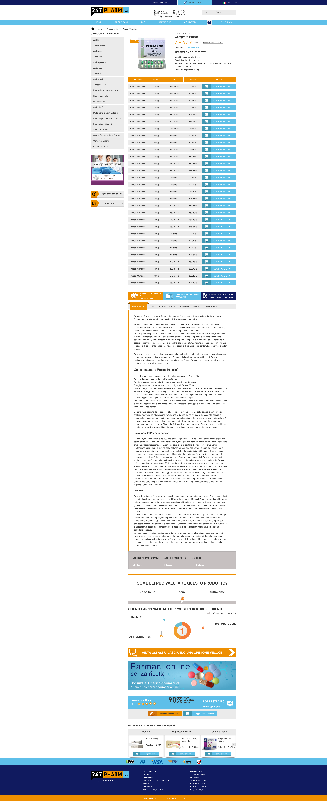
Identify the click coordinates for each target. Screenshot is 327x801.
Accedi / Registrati (160, 3)
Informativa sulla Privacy (156, 781)
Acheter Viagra (198, 781)
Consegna (148, 777)
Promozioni (121, 22)
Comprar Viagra (198, 784)
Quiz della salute (110, 194)
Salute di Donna (100, 129)
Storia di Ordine (198, 774)
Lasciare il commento (169, 714)
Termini (146, 784)
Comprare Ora (221, 86)
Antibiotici (97, 57)
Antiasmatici (98, 79)
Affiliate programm (153, 790)
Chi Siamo (147, 774)
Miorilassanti (99, 101)
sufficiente (217, 592)
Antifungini (98, 68)
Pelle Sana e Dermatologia (105, 113)
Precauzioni (212, 306)
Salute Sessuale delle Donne (106, 135)
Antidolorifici (98, 107)
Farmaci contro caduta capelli (106, 90)
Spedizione (165, 22)
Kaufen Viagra (197, 790)
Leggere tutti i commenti (213, 42)
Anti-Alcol (97, 51)
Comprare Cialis (100, 146)
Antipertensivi (99, 85)
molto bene (147, 592)
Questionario (110, 203)
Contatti (147, 787)
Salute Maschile (100, 96)
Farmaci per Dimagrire (103, 124)
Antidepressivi (99, 62)
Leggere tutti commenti (204, 714)
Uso (152, 306)
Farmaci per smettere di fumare (107, 118)
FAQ (143, 22)
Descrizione (138, 306)
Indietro (194, 777)
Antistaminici (99, 45)
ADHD (96, 40)
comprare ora (149, 754)
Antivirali (97, 73)
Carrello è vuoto (197, 3)
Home (98, 22)
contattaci (190, 22)
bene (182, 592)
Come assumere (167, 306)
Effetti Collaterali (190, 306)
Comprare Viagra (101, 141)
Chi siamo (226, 22)
